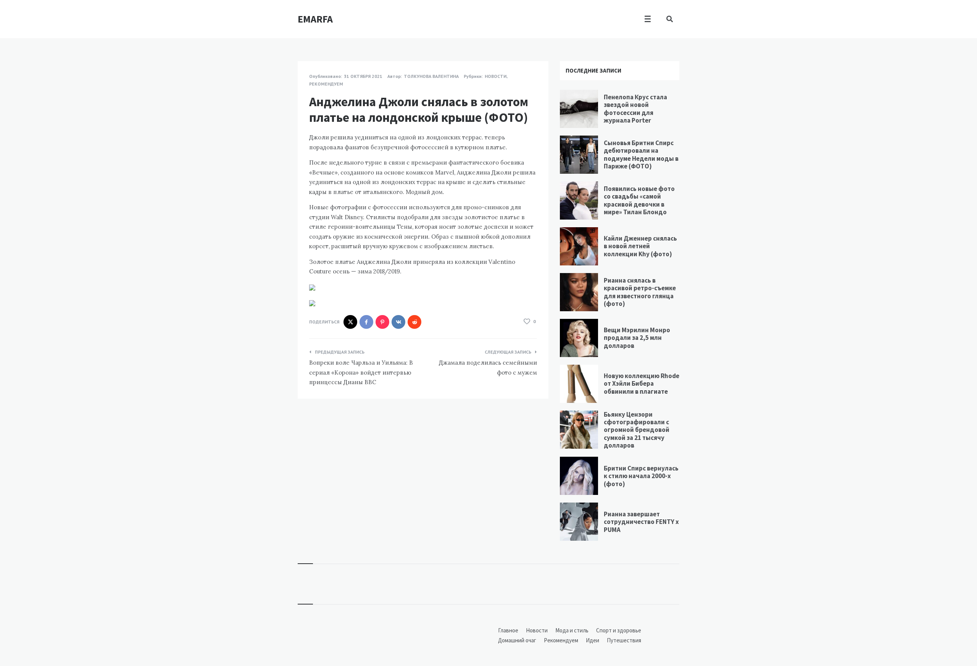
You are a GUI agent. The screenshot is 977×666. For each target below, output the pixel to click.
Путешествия (624, 640)
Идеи (592, 640)
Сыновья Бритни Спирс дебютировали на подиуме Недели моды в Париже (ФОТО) (641, 154)
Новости (495, 76)
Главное (508, 630)
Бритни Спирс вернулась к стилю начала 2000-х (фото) (641, 476)
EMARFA (315, 19)
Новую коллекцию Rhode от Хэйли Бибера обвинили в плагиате (641, 384)
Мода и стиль (571, 630)
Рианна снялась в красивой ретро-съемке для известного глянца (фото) (640, 292)
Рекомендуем (326, 84)
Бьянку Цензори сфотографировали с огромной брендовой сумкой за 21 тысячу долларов (636, 430)
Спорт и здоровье (618, 630)
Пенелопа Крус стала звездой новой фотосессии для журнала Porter (635, 108)
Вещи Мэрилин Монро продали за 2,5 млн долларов (637, 338)
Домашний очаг (517, 640)
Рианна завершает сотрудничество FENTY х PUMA (641, 522)
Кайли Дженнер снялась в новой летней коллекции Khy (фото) (640, 246)
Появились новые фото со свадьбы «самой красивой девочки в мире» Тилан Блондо (639, 200)
